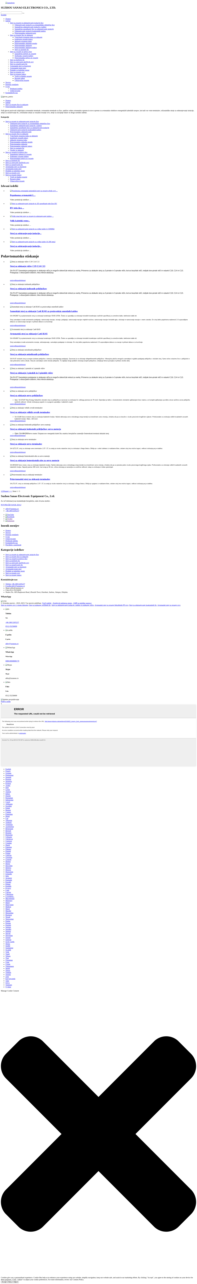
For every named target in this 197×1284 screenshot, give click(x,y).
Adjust (16, 1282)
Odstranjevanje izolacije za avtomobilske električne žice (35, 25)
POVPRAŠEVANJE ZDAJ (11, 505)
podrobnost (21, 280)
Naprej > (7, 491)
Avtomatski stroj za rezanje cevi (168, 605)
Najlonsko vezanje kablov (24, 56)
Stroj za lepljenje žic (17, 60)
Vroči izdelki (46, 603)
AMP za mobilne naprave (82, 603)
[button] (98, 1134)
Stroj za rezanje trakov (18, 74)
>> (11, 491)
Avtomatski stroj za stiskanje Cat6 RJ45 (29, 334)
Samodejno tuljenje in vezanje (25, 54)
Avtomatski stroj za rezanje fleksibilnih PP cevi (111, 605)
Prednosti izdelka (16, 89)
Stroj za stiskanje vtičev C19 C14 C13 (27, 266)
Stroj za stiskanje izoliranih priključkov (28, 288)
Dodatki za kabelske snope (19, 70)
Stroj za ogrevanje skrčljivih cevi (22, 62)
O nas (7, 87)
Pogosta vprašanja (11, 85)
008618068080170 (12, 661)
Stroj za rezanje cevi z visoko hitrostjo (14, 605)
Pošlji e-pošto (6, 702)
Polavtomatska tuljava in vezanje (26, 58)
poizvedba (13, 280)
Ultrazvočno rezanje (22, 80)
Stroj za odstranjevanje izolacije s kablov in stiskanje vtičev (73, 605)
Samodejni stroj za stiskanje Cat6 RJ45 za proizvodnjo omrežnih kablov (44, 311)
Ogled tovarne (15, 91)
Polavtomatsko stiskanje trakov (26, 48)
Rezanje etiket (20, 78)
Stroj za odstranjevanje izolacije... (25, 233)
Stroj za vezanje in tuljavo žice (21, 52)
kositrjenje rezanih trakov (24, 39)
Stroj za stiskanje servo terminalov (26, 444)
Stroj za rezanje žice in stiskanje (21, 35)
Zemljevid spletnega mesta (62, 603)
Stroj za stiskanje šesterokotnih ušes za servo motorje (34, 460)
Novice (8, 82)
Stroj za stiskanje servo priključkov (26, 395)
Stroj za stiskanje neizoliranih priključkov (29, 354)
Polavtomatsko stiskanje (23, 45)
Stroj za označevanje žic (18, 64)
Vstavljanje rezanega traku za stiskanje (28, 37)
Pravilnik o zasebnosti (13, 545)
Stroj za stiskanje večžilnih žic (40, 605)
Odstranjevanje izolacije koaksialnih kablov (30, 31)
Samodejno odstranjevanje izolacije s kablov (30, 27)
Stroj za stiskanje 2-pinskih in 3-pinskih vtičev (31, 373)
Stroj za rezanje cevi (17, 72)
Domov (8, 19)
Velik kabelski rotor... (20, 221)
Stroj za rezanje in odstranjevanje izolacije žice (26, 23)
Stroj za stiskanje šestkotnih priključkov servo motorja (35, 429)
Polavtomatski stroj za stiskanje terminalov (30, 479)
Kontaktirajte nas (11, 93)
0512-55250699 (11, 626)
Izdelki (7, 21)
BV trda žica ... (17, 208)
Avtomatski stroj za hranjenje (20, 66)
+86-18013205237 (12, 511)
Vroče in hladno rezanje (23, 76)
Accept (4, 1282)
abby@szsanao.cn (12, 509)
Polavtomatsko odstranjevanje (25, 33)
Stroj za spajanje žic (22, 50)
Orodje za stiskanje (17, 150)
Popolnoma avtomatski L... (23, 195)
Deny (10, 1282)
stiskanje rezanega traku (23, 41)
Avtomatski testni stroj (18, 68)
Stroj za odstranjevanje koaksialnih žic (143, 605)
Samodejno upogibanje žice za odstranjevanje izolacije (34, 29)
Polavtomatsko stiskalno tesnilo (26, 43)
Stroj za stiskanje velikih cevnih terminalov (30, 412)
